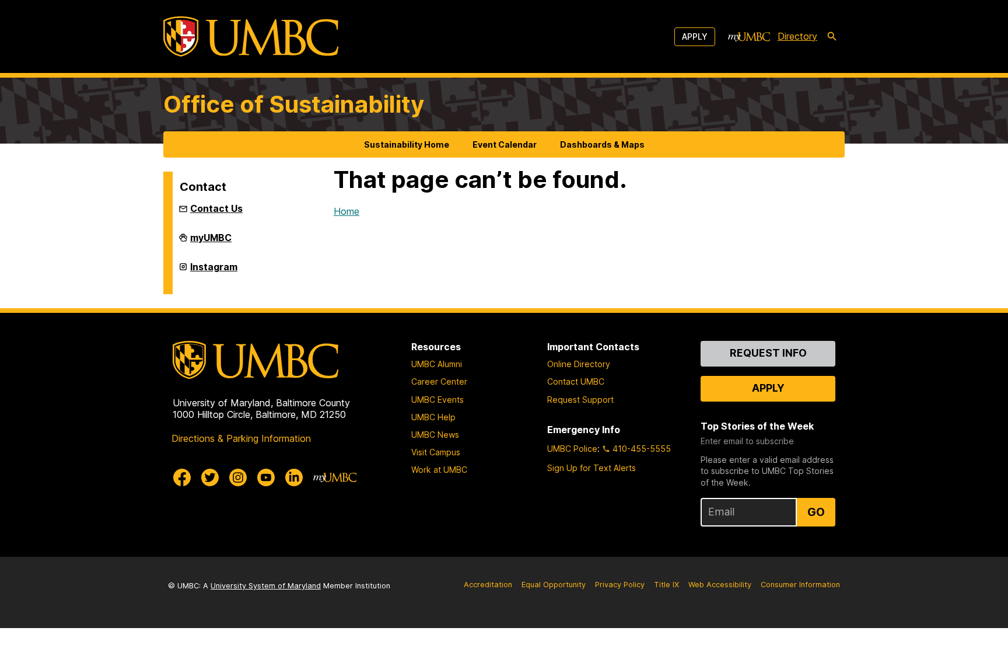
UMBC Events (437, 400)
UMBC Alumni (436, 364)
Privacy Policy (620, 584)
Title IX (666, 584)
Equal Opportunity (554, 584)
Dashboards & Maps (602, 144)
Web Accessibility (719, 584)
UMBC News (435, 435)
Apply (695, 36)
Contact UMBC (575, 381)
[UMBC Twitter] (210, 477)
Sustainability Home (406, 144)
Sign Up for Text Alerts (591, 468)
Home (346, 211)
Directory (797, 36)
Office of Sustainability (293, 104)
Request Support (580, 400)
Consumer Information (800, 584)
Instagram (213, 271)
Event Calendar (505, 144)
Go (816, 512)
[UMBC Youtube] (266, 477)
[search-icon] (832, 37)
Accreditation (488, 584)
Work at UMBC (439, 470)
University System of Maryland (266, 585)
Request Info (768, 353)
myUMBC (211, 242)
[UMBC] (251, 36)
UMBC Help (433, 417)
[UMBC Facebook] (182, 477)
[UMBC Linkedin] (294, 477)
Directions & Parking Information (241, 438)
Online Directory (578, 364)
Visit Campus (435, 452)
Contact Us (216, 208)
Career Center (439, 381)
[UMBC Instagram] (238, 477)
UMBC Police (572, 449)
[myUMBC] (749, 37)
